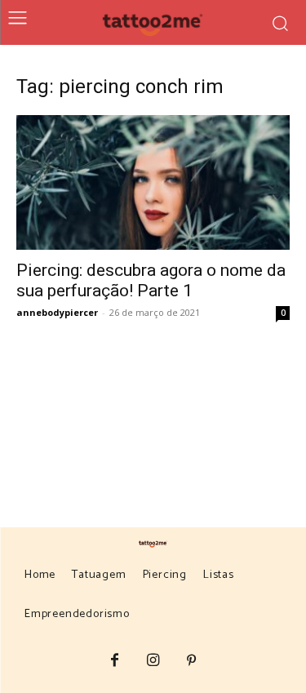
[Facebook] (114, 661)
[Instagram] (153, 661)
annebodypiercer (57, 312)
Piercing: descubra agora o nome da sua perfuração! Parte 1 (151, 280)
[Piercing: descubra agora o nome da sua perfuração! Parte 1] (153, 182)
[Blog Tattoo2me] (153, 22)
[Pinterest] (191, 661)
